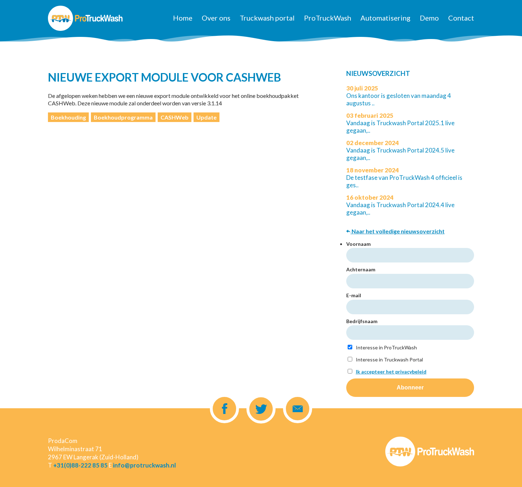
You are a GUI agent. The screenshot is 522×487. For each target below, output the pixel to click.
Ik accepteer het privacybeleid (391, 372)
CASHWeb (175, 117)
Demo (429, 17)
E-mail (353, 295)
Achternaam (360, 269)
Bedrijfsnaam (361, 321)
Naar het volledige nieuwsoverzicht (397, 231)
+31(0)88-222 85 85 (80, 465)
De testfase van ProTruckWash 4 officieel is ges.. (404, 177)
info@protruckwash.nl (144, 465)
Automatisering (385, 17)
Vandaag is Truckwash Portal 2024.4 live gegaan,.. (400, 205)
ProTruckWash (327, 17)
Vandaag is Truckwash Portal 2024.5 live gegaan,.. (400, 150)
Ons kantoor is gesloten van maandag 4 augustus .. (398, 95)
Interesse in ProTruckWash (386, 347)
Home (182, 17)
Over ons (216, 17)
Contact (461, 17)
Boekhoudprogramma (123, 117)
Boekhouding (68, 117)
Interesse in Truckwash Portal (389, 359)
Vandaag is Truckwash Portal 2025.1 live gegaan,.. (400, 123)
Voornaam (358, 244)
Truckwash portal (267, 17)
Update (206, 117)
